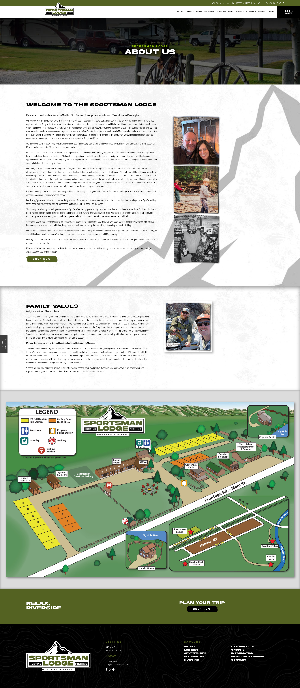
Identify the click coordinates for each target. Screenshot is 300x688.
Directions (111, 656)
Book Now (42, 259)
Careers (271, 11)
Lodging (189, 11)
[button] (4, 344)
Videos (230, 11)
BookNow (288, 12)
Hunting (239, 11)
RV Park (199, 11)
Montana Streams (247, 657)
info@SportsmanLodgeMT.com (117, 664)
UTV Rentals (209, 11)
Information (242, 653)
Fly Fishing (250, 11)
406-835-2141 (112, 661)
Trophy (238, 650)
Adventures (221, 11)
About (179, 11)
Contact (261, 11)
